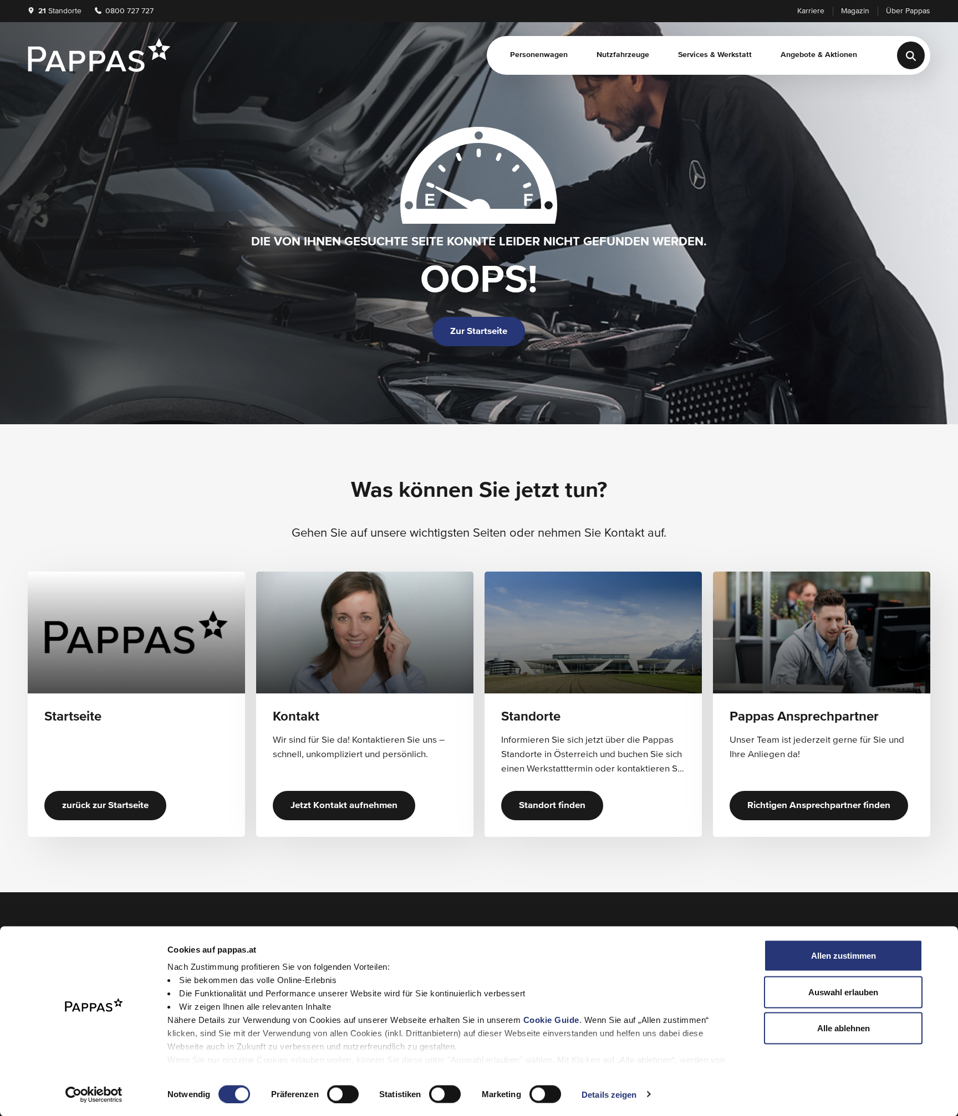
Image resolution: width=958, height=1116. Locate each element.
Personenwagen (539, 55)
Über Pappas (908, 11)
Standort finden (552, 805)
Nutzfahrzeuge (623, 55)
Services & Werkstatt (715, 55)
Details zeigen (609, 1094)
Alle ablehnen (843, 1028)
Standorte (59, 11)
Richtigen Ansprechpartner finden (818, 805)
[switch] (343, 1094)
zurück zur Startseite (105, 805)
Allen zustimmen (843, 955)
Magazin (855, 11)
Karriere (810, 11)
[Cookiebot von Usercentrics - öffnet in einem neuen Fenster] (93, 1094)
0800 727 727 (128, 11)
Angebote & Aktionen (819, 55)
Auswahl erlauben (843, 991)
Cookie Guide (551, 1020)
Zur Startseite (478, 331)
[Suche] (911, 55)
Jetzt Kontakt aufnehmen (344, 805)
